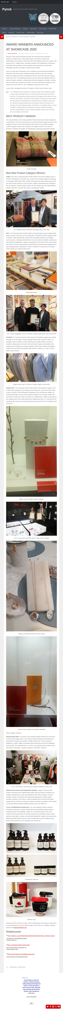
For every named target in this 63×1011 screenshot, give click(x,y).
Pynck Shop (40, 32)
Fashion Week (30, 32)
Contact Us (11, 32)
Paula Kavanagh (12, 53)
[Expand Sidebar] (2, 37)
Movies (4, 32)
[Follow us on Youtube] (59, 1006)
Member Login (5, 2)
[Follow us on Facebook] (50, 1006)
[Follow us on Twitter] (47, 1006)
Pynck (7, 9)
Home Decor (33, 28)
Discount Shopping (15, 28)
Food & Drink (52, 28)
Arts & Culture (43, 28)
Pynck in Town (20, 32)
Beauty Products (12, 36)
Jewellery (25, 28)
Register (14, 2)
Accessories (24, 36)
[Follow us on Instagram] (56, 1006)
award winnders (13, 967)
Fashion (4, 28)
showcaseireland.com (20, 927)
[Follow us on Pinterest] (53, 1006)
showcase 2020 (21, 967)
